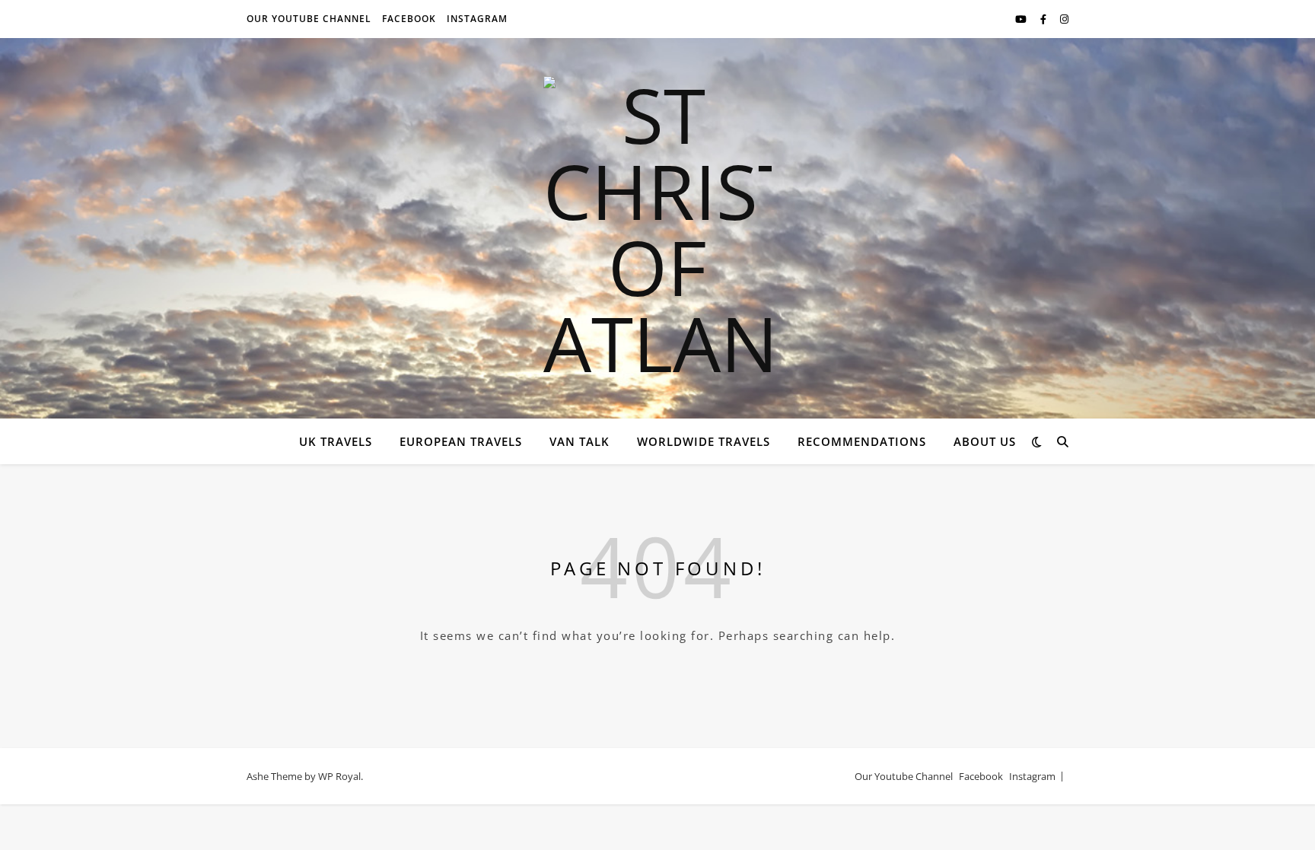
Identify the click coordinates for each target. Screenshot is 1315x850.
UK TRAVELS (335, 441)
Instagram (477, 18)
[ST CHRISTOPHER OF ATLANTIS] (657, 228)
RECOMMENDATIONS (862, 441)
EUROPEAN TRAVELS (461, 441)
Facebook (409, 18)
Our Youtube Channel (309, 18)
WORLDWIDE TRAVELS (703, 441)
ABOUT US (985, 441)
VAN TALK (579, 441)
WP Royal (339, 776)
